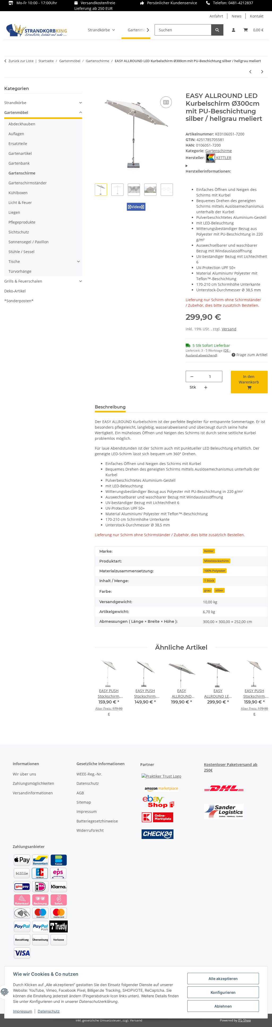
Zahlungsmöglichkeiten (33, 783)
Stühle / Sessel (21, 251)
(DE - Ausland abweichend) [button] (208, 352)
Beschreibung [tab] (110, 407)
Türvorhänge (19, 271)
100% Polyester (214, 571)
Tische (14, 261)
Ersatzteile (17, 143)
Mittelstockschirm (216, 561)
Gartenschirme (218, 150)
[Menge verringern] (192, 376)
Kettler (209, 551)
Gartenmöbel (16, 112)
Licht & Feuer (20, 202)
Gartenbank (18, 163)
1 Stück (209, 580)
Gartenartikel (20, 153)
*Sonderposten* (18, 300)
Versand (229, 328)
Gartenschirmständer (27, 182)
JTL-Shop (244, 1020)
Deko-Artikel (15, 290)
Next (258, 692)
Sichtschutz (18, 232)
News (236, 16)
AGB (80, 792)
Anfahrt (216, 16)
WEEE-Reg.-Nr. (89, 774)
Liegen (14, 212)
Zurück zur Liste (20, 60)
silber (219, 590)
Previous (104, 692)
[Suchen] (217, 30)
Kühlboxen (18, 192)
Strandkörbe (15, 102)
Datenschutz (49, 1011)
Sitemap (83, 802)
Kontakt (257, 16)
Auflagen (16, 133)
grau (207, 590)
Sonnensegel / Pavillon (28, 241)
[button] (233, 30)
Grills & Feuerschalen (23, 281)
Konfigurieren (223, 992)
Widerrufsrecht (90, 830)
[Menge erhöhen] (206, 387)
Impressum (22, 1011)
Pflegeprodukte (21, 222)
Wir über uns (24, 774)
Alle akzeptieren (223, 978)
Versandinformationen (33, 792)
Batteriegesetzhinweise (97, 821)
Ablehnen (223, 1006)
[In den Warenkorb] (99, 89)
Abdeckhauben (21, 123)
